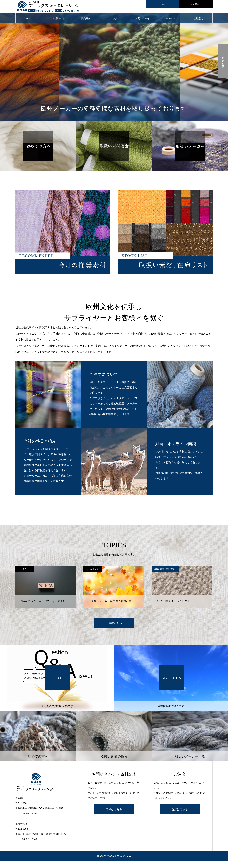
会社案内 (198, 18)
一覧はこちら (114, 622)
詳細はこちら (114, 809)
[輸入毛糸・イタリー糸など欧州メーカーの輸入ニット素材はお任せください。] (44, 782)
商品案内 (85, 18)
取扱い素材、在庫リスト (97, 569)
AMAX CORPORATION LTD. (118, 856)
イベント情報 (25, 569)
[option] (45, 587)
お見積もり (196, 4)
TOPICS (170, 18)
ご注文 (162, 4)
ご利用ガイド (58, 18)
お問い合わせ (142, 18)
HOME (29, 18)
